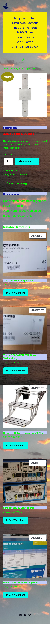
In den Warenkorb (27, 161)
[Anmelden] (23, 60)
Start (5, 68)
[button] (41, 78)
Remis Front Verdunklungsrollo (20, 582)
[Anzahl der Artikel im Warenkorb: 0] (43, 60)
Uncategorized (17, 68)
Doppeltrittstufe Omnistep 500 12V (23, 432)
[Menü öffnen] (4, 59)
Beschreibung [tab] (17, 183)
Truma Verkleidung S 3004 (18, 280)
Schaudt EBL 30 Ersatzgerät (18, 507)
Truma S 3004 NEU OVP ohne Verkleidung (19, 357)
